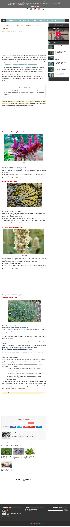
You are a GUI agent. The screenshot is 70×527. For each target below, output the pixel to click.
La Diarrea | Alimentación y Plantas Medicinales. (18, 457)
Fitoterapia (34, 20)
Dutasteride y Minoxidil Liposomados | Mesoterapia (60, 52)
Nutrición (42, 20)
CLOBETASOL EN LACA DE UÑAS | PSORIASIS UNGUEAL (61, 58)
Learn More (33, 6)
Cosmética (26, 20)
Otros (57, 20)
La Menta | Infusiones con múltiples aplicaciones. (29, 457)
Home (3, 20)
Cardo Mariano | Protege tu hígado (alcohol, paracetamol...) (6, 457)
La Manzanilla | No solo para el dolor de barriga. (6, 470)
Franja (9, 510)
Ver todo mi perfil (5, 516)
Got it (39, 6)
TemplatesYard (39, 523)
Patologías (50, 20)
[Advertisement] (24, 45)
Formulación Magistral (14, 20)
